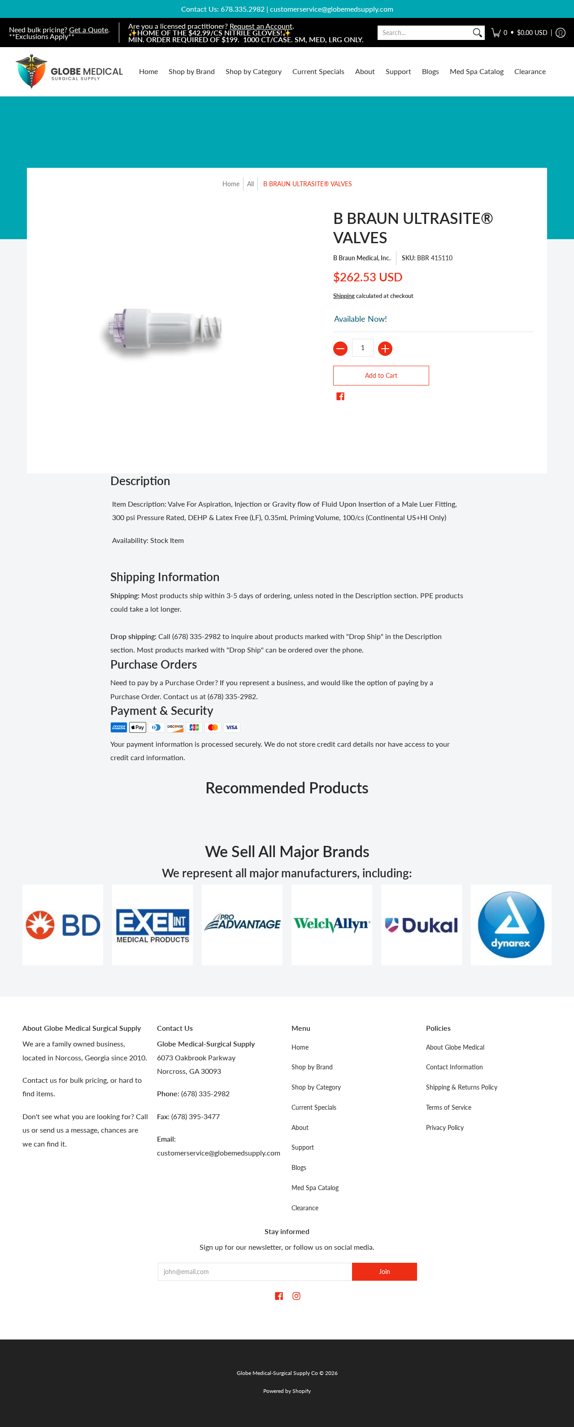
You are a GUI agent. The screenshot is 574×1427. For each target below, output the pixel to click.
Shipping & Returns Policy (461, 1087)
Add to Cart (381, 375)
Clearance (304, 1208)
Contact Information (454, 1067)
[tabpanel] (287, 524)
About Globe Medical (455, 1047)
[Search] (477, 33)
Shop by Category (316, 1087)
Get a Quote (88, 29)
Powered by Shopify (287, 1391)
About (300, 1127)
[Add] (385, 348)
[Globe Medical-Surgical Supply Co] (69, 71)
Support (302, 1147)
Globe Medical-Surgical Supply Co (277, 1373)
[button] (519, 32)
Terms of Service (448, 1107)
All (250, 184)
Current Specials (313, 1107)
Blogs (298, 1167)
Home (230, 184)
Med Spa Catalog (315, 1187)
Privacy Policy (445, 1127)
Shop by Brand (312, 1067)
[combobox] (424, 33)
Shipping (344, 295)
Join (384, 1271)
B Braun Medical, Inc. (362, 258)
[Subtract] (340, 348)
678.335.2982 (243, 8)
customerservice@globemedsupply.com (331, 8)
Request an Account (261, 26)
